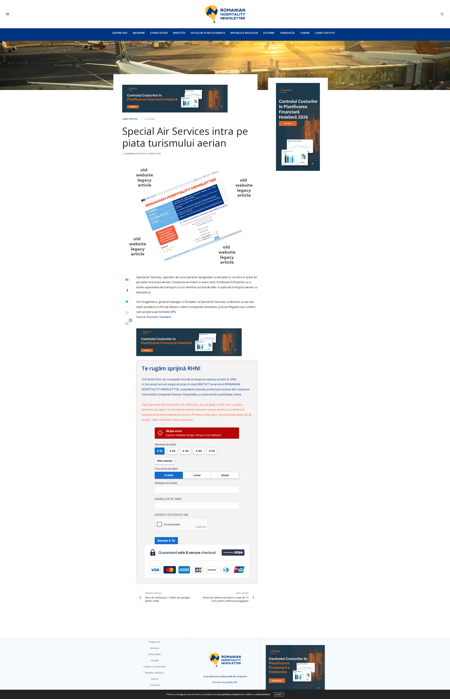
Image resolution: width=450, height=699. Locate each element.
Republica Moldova (244, 32)
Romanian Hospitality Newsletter (143, 153)
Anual (225, 475)
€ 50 (212, 451)
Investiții (179, 32)
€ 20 (172, 451)
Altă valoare (164, 460)
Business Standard (159, 317)
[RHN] (225, 14)
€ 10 (159, 451)
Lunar (197, 475)
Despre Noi (119, 32)
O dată (169, 475)
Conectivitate (325, 32)
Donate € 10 (166, 540)
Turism (305, 32)
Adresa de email (166, 483)
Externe (268, 32)
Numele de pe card (168, 499)
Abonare (139, 32)
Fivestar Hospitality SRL (225, 682)
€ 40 (199, 451)
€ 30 (185, 451)
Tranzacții (287, 32)
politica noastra (232, 694)
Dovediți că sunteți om (171, 514)
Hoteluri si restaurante (208, 32)
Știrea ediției (159, 32)
